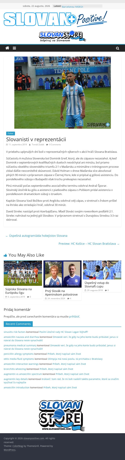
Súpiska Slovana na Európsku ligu (18, 291)
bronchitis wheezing (15, 368)
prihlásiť (74, 316)
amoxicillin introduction (17, 387)
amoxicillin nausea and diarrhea (21, 336)
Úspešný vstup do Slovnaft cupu (97, 284)
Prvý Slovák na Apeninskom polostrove (61, 292)
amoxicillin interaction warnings (21, 363)
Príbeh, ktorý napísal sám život (64, 353)
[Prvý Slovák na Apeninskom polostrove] (62, 262)
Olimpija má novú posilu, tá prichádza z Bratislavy (75, 358)
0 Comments (55, 144)
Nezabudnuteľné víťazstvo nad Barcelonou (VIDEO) (78, 7)
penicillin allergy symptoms (19, 353)
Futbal (10, 133)
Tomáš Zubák (38, 144)
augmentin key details (16, 379)
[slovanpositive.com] (7, 48)
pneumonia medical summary (20, 345)
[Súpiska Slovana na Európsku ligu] (23, 262)
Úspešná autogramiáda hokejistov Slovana (36, 236)
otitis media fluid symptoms (19, 358)
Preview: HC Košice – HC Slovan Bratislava (89, 244)
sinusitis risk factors (15, 331)
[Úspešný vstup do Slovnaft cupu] (102, 262)
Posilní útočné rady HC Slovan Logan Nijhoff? (63, 331)
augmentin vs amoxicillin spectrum (23, 374)
